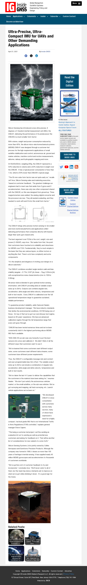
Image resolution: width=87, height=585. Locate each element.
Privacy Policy (68, 574)
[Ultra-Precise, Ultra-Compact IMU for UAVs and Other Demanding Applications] (31, 93)
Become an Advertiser (14, 22)
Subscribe (54, 17)
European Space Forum (67, 128)
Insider (43, 17)
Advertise (68, 571)
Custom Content (69, 17)
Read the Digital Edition (69, 81)
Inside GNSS (45, 52)
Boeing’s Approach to (67, 122)
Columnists (31, 17)
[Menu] (79, 3)
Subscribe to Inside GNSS (69, 156)
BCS (48, 581)
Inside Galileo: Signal (67, 125)
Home (8, 17)
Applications (17, 17)
